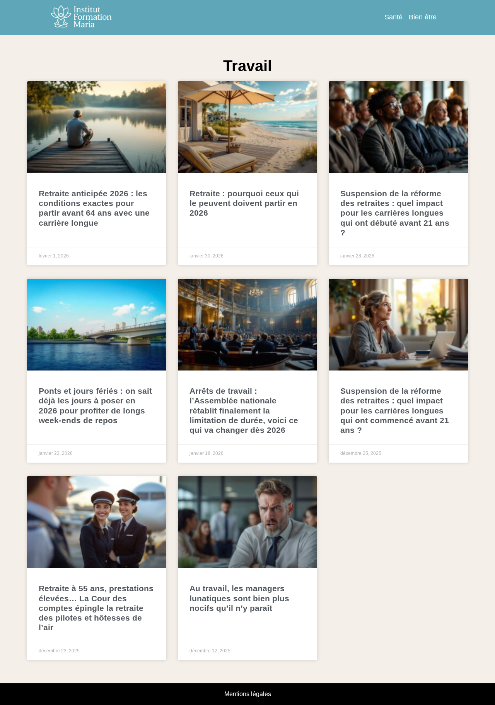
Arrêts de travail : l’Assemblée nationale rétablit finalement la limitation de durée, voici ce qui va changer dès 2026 (243, 410)
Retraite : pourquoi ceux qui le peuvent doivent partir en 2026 (244, 203)
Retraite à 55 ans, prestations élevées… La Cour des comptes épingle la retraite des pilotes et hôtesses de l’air (96, 608)
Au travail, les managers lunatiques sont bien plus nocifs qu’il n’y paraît (239, 598)
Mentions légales (247, 694)
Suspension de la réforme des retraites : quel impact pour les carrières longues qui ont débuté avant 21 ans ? (394, 213)
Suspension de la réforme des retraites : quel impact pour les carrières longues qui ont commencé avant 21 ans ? (394, 410)
